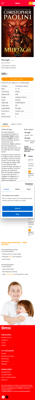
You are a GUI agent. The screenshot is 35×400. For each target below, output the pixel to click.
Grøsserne (4, 380)
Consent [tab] (6, 189)
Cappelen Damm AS (7, 391)
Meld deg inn (5, 361)
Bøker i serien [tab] (16, 124)
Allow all (17, 208)
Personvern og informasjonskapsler (21, 391)
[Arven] (24, 156)
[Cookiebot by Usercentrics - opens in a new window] (25, 184)
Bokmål (17, 100)
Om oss (3, 342)
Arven (7, 63)
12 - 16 (17, 89)
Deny (17, 214)
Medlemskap (5, 359)
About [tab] (29, 189)
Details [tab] (17, 189)
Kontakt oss (4, 340)
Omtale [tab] (5, 124)
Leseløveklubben (6, 374)
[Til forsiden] (17, 4)
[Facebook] (3, 398)
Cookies (3, 345)
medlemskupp (10, 274)
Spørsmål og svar (6, 337)
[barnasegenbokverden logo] (6, 328)
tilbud (10, 256)
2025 (16, 94)
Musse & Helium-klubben (8, 377)
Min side (3, 353)
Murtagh (27, 132)
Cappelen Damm (20, 97)
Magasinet (4, 364)
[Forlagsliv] (7, 398)
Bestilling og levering (7, 356)
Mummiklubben (5, 372)
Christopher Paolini (8, 66)
